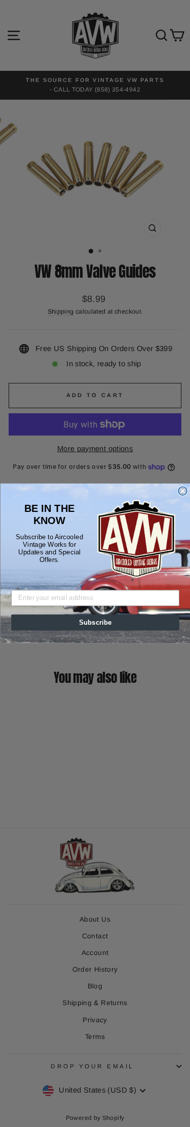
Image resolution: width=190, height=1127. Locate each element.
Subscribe (95, 622)
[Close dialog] (182, 491)
